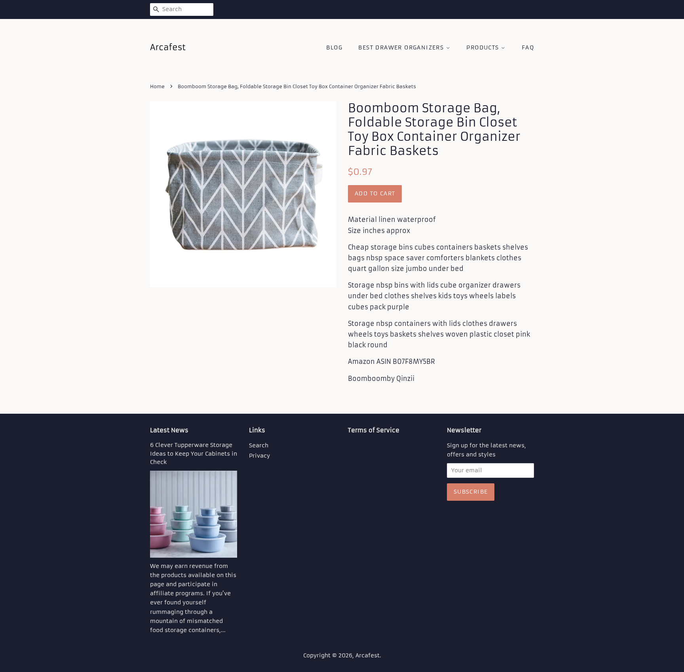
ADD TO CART (375, 193)
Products (483, 47)
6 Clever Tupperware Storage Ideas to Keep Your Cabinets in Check (193, 454)
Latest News (169, 430)
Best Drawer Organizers (402, 47)
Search (258, 445)
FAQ (528, 47)
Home (157, 86)
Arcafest (367, 655)
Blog (334, 47)
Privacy (259, 455)
